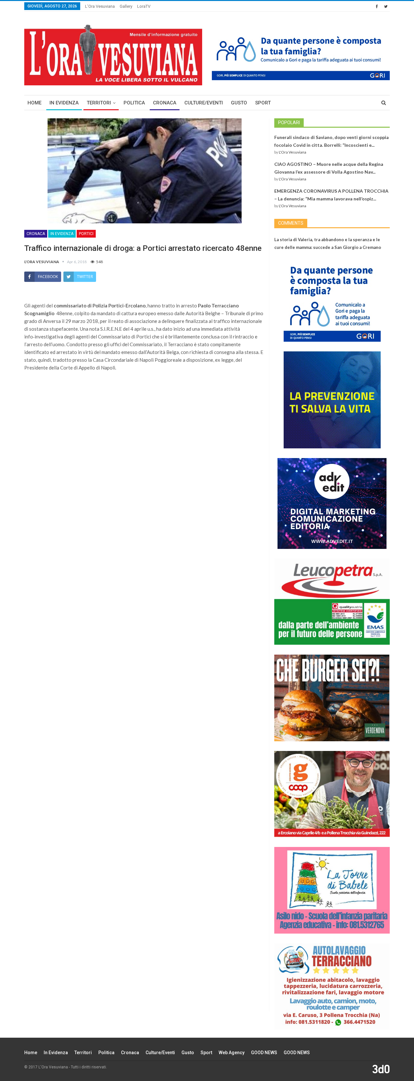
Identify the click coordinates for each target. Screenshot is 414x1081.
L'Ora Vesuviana (292, 152)
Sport (263, 103)
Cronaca (164, 103)
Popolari (289, 122)
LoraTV (143, 6)
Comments (290, 223)
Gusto (239, 103)
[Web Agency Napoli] (381, 1068)
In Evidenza (64, 103)
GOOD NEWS (264, 1052)
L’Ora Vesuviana (100, 6)
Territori (99, 103)
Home (34, 103)
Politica (134, 103)
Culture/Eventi (203, 103)
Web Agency (232, 1052)
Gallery (126, 6)
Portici (86, 233)
